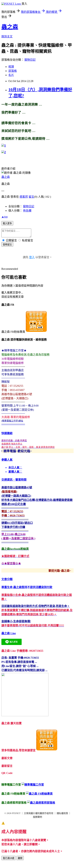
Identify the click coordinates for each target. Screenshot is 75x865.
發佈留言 (7, 244)
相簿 (11, 66)
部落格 (12, 70)
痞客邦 (24, 196)
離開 (20, 858)
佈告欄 (27, 210)
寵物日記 (30, 59)
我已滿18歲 (8, 858)
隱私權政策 (62, 813)
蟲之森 (9, 27)
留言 (31, 196)
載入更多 (7, 223)
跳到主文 (7, 36)
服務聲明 (37, 817)
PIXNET (16, 813)
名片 (11, 75)
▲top (4, 216)
